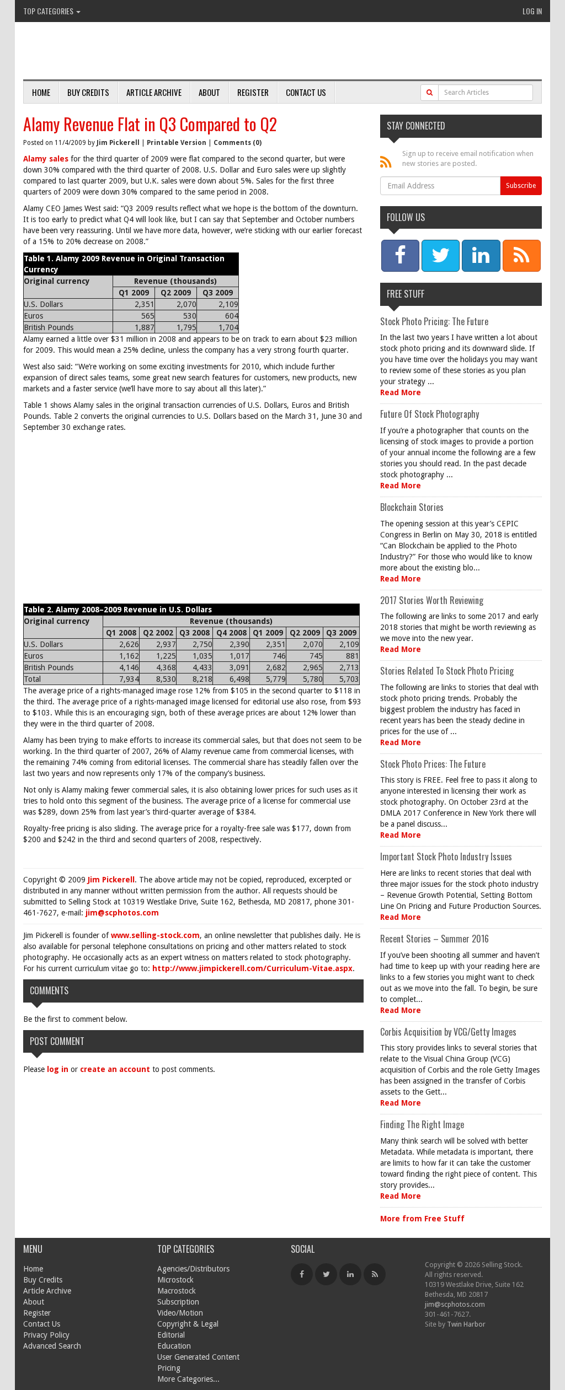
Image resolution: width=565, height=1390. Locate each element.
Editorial (171, 1334)
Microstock (175, 1279)
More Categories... (188, 1379)
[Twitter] (326, 1274)
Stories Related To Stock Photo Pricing (447, 670)
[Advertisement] (193, 521)
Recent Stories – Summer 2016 (434, 938)
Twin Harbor (466, 1324)
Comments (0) (238, 143)
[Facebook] (302, 1274)
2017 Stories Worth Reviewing (431, 600)
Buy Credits (88, 92)
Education (174, 1345)
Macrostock (176, 1290)
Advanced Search (52, 1345)
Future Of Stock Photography (429, 414)
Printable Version (176, 143)
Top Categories (49, 11)
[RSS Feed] (375, 1274)
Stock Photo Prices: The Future (433, 764)
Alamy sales (45, 158)
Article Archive (154, 92)
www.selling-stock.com (155, 935)
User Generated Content (198, 1357)
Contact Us (306, 92)
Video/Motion (180, 1312)
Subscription (178, 1301)
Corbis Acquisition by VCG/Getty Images (448, 1031)
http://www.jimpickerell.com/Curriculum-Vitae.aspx (252, 968)
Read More (400, 392)
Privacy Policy (46, 1334)
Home (41, 92)
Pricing (168, 1368)
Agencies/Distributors (193, 1268)
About (209, 92)
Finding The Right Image (422, 1124)
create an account (115, 1069)
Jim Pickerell (118, 143)
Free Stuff (405, 293)
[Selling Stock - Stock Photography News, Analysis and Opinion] (150, 52)
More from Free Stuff (422, 1218)
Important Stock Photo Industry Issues (446, 856)
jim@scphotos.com (122, 912)
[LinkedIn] (350, 1274)
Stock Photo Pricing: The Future (434, 321)
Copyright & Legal (187, 1323)
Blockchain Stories (412, 507)
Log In (532, 11)
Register (253, 92)
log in (57, 1069)
